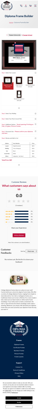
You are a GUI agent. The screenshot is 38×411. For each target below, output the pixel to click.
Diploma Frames (19, 344)
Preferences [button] (14, 392)
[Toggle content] (35, 73)
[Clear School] (7, 35)
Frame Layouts (19, 356)
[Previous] (19, 165)
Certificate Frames (19, 347)
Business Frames (19, 350)
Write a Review (19, 235)
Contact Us (19, 367)
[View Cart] (30, 6)
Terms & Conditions (19, 370)
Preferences (19, 406)
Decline (19, 402)
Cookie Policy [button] (8, 390)
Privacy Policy (19, 373)
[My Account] (25, 6)
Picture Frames (19, 353)
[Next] (19, 108)
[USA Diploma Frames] (19, 328)
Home (11, 22)
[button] (35, 6)
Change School (27, 35)
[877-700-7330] (21, 6)
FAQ (19, 376)
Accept (19, 398)
